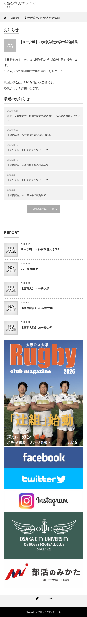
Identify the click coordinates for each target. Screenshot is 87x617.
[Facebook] (43, 598)
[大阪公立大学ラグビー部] (20, 5)
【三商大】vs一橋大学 (35, 288)
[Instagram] (50, 598)
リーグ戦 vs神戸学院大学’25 (40, 249)
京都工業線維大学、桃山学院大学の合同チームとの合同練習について (43, 118)
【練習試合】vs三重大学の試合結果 (26, 195)
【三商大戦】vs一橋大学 (36, 327)
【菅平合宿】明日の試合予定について (27, 150)
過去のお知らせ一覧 (43, 209)
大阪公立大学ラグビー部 (49, 612)
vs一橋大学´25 (30, 269)
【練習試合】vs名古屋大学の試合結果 (27, 165)
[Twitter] (37, 598)
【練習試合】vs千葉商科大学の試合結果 (29, 134)
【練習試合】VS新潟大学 (37, 308)
